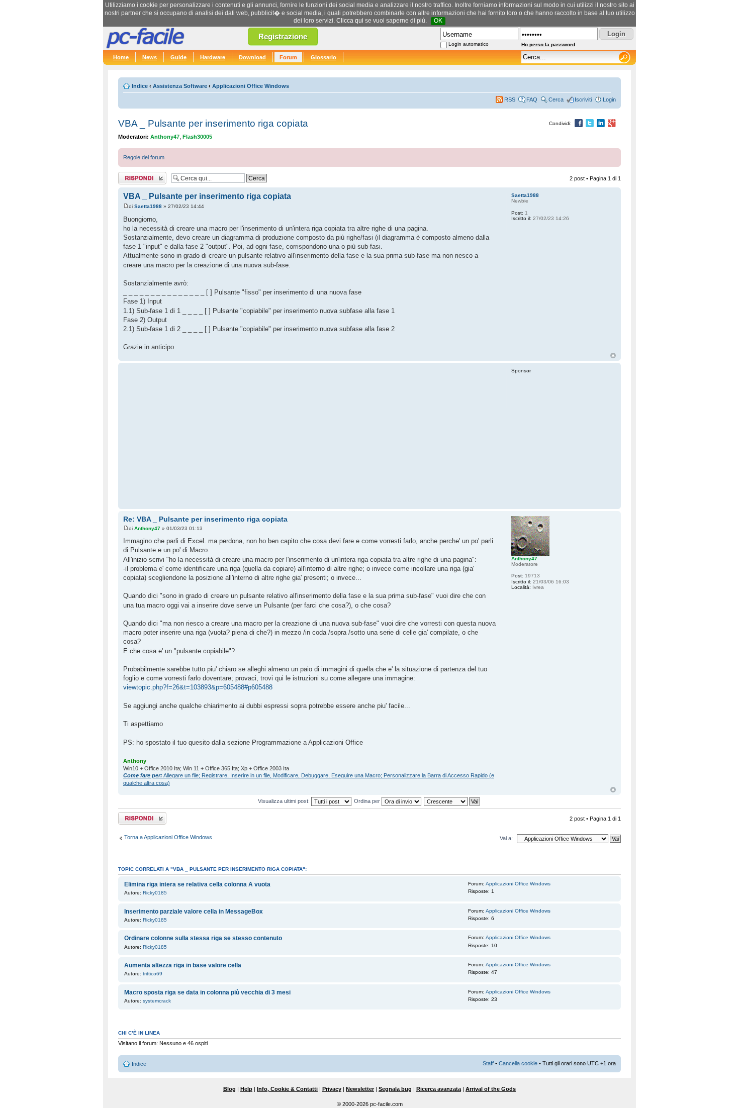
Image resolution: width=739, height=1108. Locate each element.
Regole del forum (143, 157)
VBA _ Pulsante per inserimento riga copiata (213, 123)
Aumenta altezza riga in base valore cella (182, 965)
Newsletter (360, 1089)
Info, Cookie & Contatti (287, 1089)
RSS (509, 99)
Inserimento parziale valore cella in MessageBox (193, 912)
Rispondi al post (137, 176)
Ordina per (368, 801)
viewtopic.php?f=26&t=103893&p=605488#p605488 (197, 687)
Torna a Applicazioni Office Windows (168, 837)
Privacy (331, 1089)
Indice (140, 86)
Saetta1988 (148, 206)
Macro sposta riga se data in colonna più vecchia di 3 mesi (207, 992)
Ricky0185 (155, 892)
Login (609, 99)
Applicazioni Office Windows (250, 86)
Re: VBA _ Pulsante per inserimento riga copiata (205, 519)
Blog (229, 1089)
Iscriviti (583, 99)
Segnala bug (395, 1089)
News (149, 57)
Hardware (212, 57)
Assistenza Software (180, 86)
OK (438, 20)
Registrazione (282, 36)
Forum (288, 57)
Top (613, 355)
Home (121, 57)
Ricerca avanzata (438, 1089)
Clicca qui (349, 20)
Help (246, 1089)
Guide (178, 57)
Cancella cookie (518, 1063)
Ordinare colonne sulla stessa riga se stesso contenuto (203, 938)
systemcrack (157, 1000)
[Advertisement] (310, 435)
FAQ (531, 99)
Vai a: (506, 838)
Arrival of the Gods (491, 1089)
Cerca (556, 99)
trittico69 (152, 973)
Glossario (323, 57)
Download (252, 57)
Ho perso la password (548, 44)
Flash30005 (197, 137)
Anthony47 (164, 137)
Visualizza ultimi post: (284, 801)
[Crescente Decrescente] (452, 801)
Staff (488, 1063)
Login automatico (468, 44)
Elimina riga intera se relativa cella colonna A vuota (197, 884)
